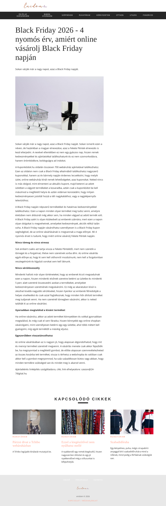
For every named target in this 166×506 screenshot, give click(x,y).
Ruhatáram (20, 437)
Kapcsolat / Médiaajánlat (83, 500)
